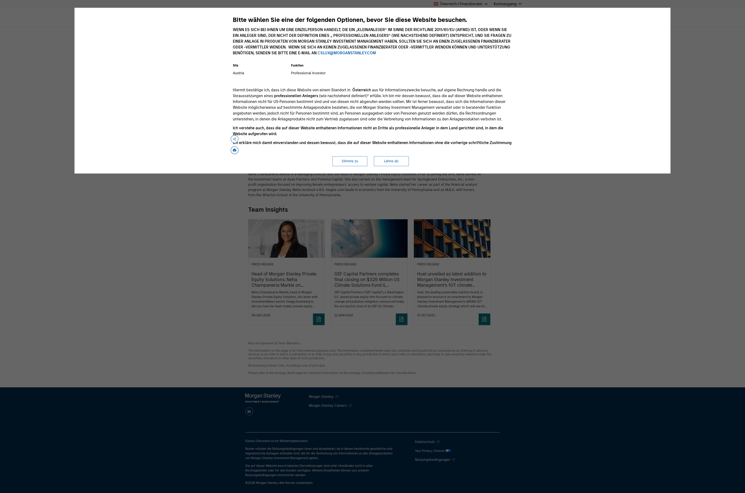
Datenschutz (425, 442)
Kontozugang (505, 4)
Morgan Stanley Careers (328, 405)
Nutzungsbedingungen (432, 460)
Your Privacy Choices (430, 451)
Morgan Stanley (321, 397)
